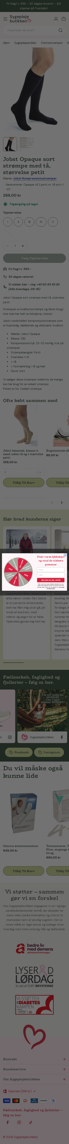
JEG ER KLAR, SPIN (51, 580)
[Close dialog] (65, 555)
